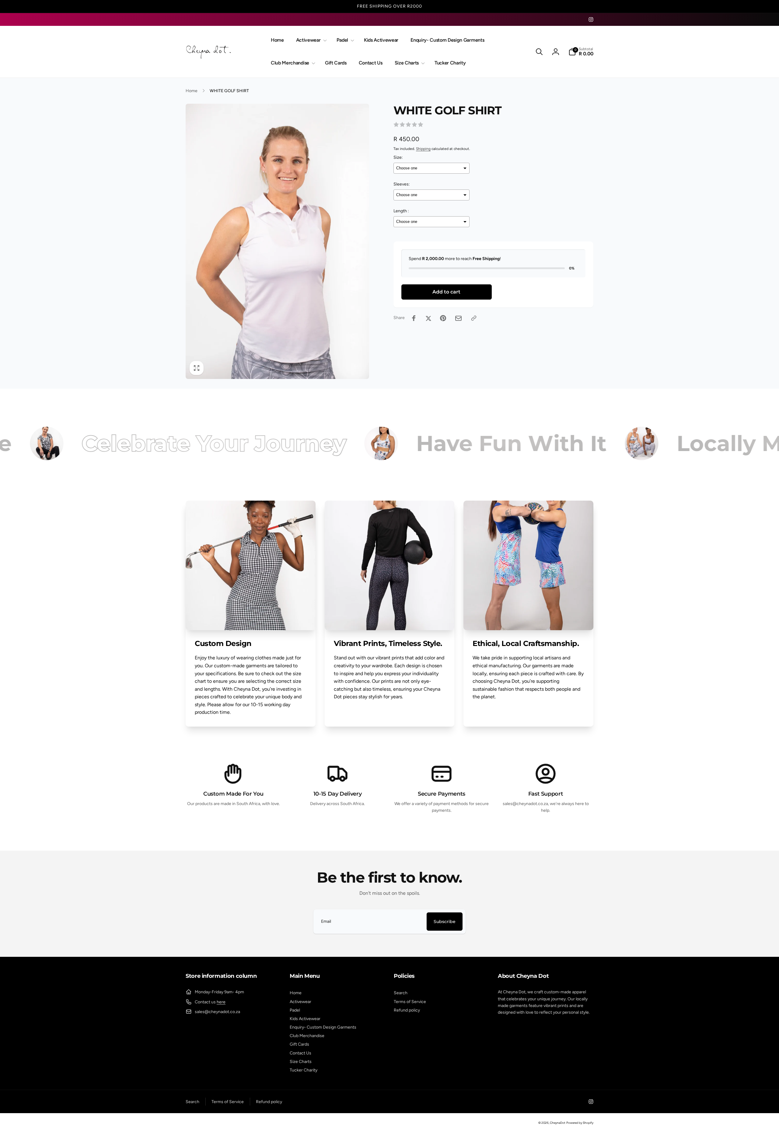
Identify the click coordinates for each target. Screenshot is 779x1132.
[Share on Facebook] (414, 318)
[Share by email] (458, 318)
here (221, 1002)
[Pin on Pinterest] (443, 318)
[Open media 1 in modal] (277, 241)
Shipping (423, 149)
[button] (310, 40)
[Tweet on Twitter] (428, 318)
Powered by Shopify (579, 1123)
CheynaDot (557, 1123)
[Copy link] (474, 318)
